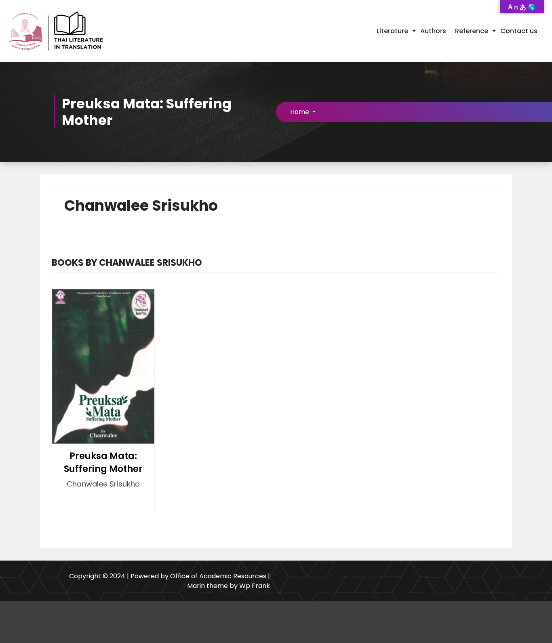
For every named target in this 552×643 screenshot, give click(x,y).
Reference (471, 31)
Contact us (518, 31)
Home (299, 111)
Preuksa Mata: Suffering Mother (103, 462)
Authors (433, 31)
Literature (392, 31)
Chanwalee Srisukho (103, 484)
